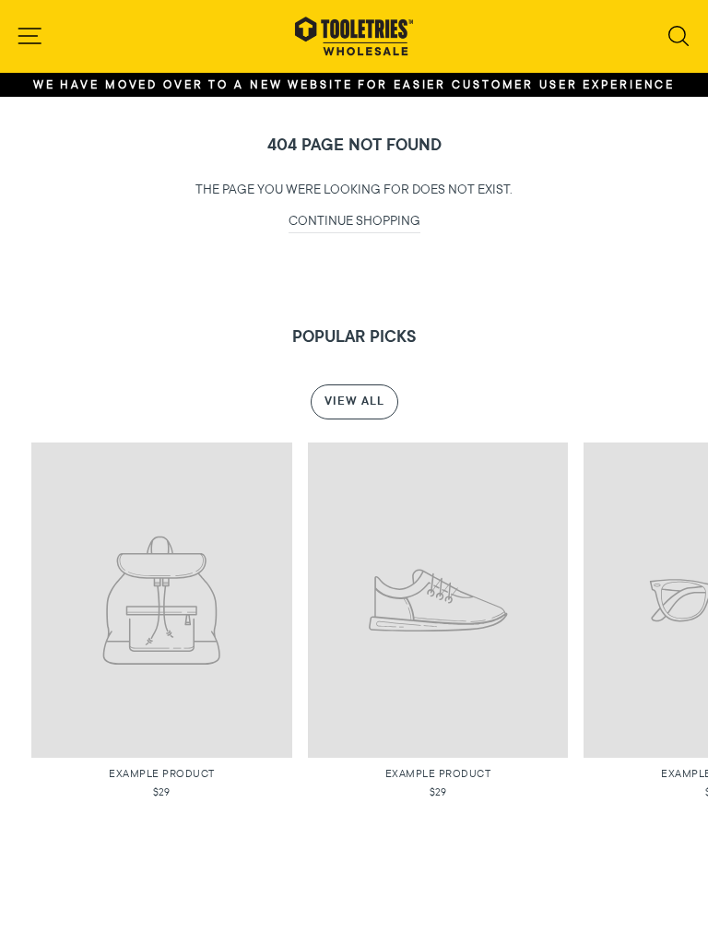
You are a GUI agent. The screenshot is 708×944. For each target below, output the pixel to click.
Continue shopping (354, 221)
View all (354, 401)
